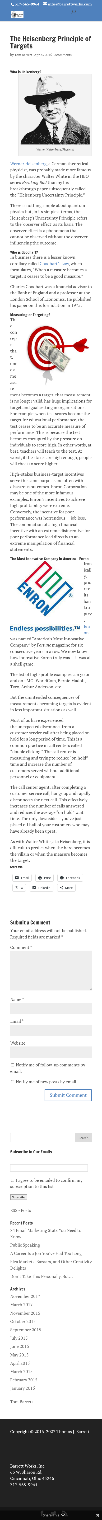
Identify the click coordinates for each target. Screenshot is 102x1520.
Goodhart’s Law (54, 263)
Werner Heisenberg (28, 163)
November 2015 (25, 1313)
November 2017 (25, 1296)
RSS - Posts (20, 1210)
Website (17, 1043)
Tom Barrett (23, 54)
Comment (21, 947)
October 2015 (23, 1321)
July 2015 (19, 1338)
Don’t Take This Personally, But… (41, 1276)
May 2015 (19, 1355)
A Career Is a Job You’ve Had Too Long (46, 1253)
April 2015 (20, 1363)
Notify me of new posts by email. (46, 1081)
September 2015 (25, 1329)
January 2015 (22, 1388)
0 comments (63, 54)
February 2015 (23, 1380)
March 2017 (21, 1304)
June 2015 (19, 1346)
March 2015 (21, 1371)
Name (17, 999)
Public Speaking (25, 1245)
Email (16, 1021)
